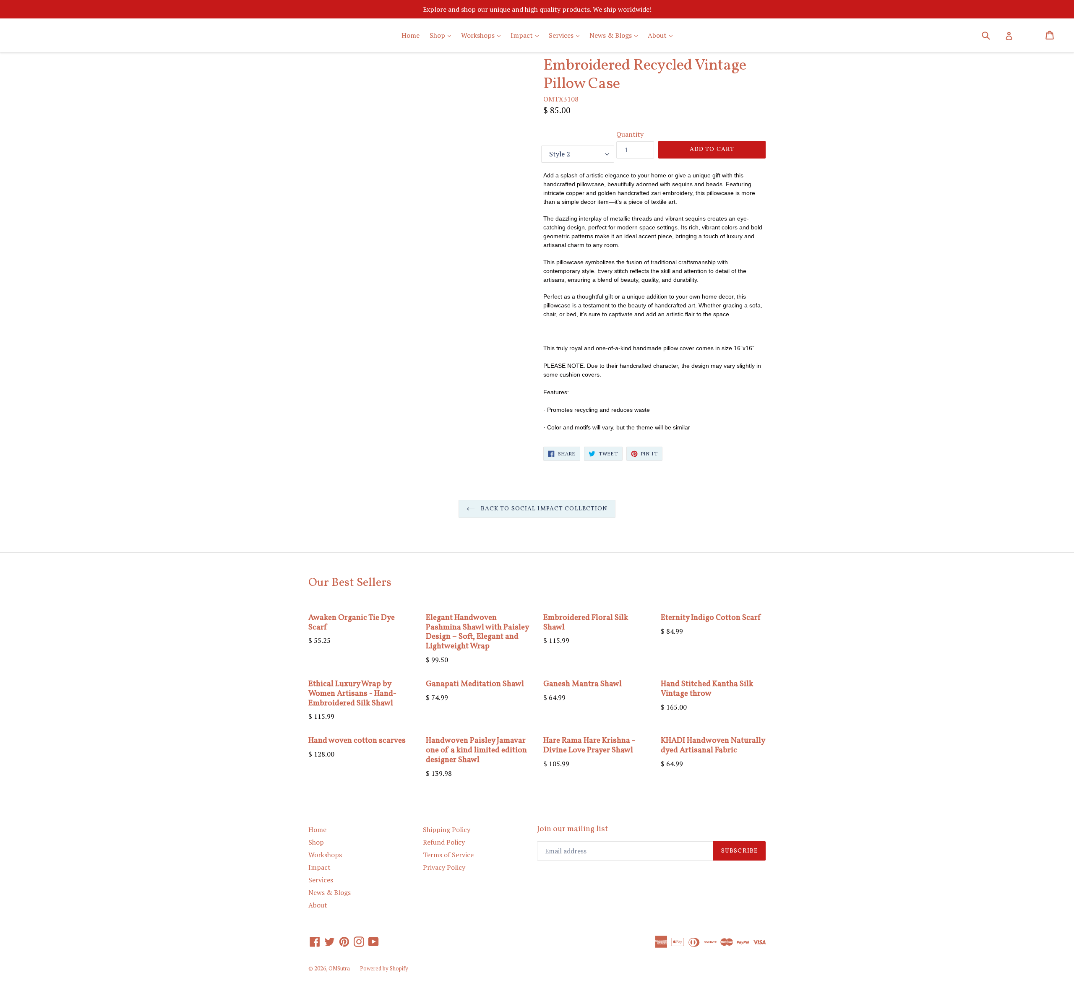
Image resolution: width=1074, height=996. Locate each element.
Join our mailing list (572, 829)
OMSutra (339, 968)
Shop (442, 35)
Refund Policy (444, 842)
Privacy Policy (444, 867)
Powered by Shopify (384, 968)
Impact (527, 35)
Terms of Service (448, 854)
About (662, 35)
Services (566, 35)
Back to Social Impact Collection (543, 509)
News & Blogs (615, 35)
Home (410, 35)
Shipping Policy (446, 829)
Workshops (483, 35)
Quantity (630, 134)
